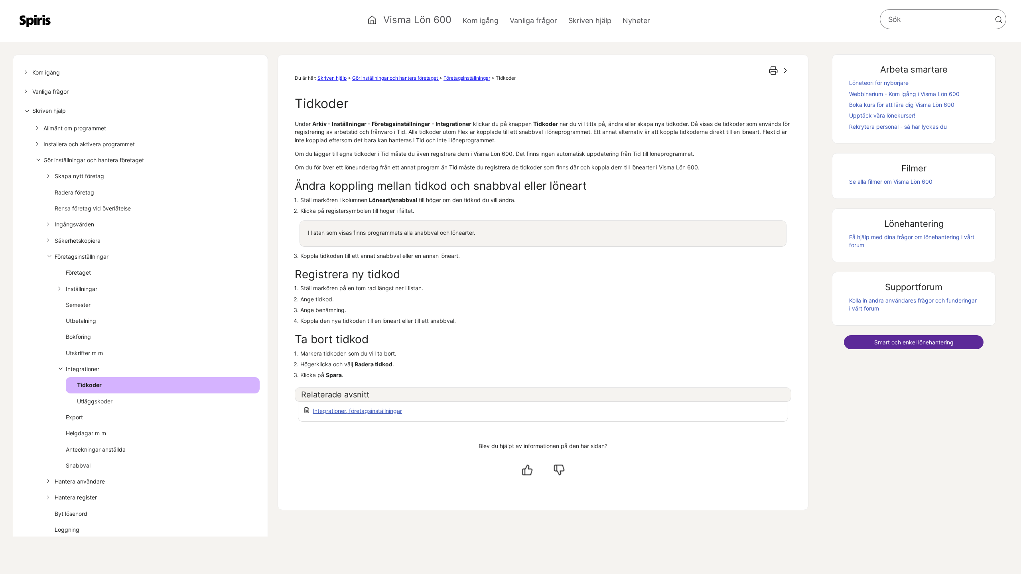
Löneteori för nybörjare (879, 82)
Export (74, 417)
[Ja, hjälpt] (527, 470)
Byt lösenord (71, 513)
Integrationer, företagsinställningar (357, 410)
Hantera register (76, 497)
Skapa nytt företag (79, 176)
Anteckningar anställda (96, 449)
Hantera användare (80, 481)
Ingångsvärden (74, 224)
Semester (78, 304)
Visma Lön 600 (417, 20)
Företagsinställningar (81, 256)
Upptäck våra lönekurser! (882, 115)
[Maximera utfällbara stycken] (785, 70)
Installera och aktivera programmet (89, 144)
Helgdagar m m (86, 433)
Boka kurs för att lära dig (901, 104)
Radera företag (74, 192)
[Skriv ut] (773, 70)
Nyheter (636, 20)
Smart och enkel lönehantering (914, 342)
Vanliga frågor (50, 91)
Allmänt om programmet (74, 128)
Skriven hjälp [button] (589, 20)
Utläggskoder (94, 401)
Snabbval (78, 465)
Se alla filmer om (890, 181)
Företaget (78, 272)
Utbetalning (81, 320)
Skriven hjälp (49, 110)
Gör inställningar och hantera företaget (93, 160)
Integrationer (82, 369)
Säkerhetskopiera (78, 240)
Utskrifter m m (84, 353)
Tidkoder (89, 384)
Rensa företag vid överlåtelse (93, 208)
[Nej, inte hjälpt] (559, 470)
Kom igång (46, 72)
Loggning (67, 529)
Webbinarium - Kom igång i (904, 93)
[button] (998, 19)
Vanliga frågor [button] (533, 20)
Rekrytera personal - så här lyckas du (898, 126)
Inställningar (81, 288)
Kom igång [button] (481, 20)
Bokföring (78, 336)
